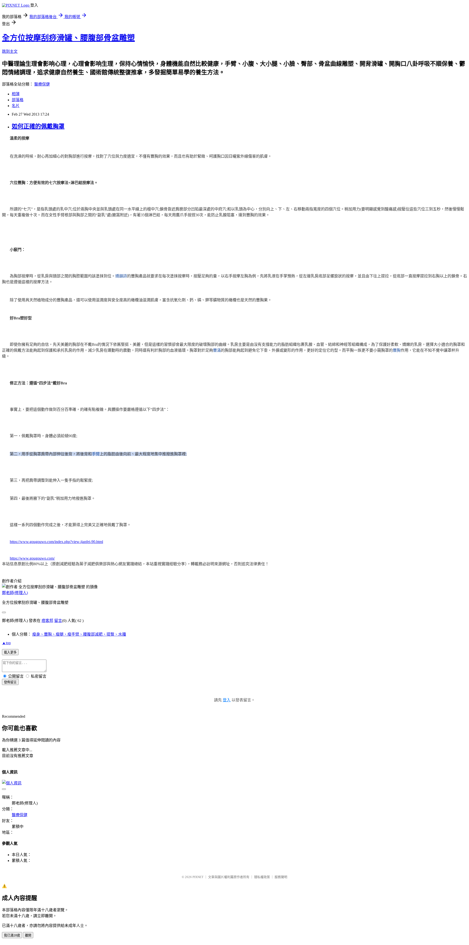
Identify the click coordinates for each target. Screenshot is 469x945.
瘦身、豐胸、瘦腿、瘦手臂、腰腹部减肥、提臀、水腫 (79, 634)
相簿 (16, 94)
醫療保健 (42, 84)
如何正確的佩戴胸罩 (38, 126)
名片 (16, 106)
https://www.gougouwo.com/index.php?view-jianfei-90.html (56, 542)
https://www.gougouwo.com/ (32, 558)
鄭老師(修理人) (15, 593)
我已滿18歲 (12, 935)
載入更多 (10, 652)
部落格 (17, 100)
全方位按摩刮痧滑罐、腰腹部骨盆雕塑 (68, 37)
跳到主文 (10, 51)
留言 (58, 621)
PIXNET (197, 877)
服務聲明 (281, 877)
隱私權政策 (262, 877)
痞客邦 (47, 621)
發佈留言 (10, 682)
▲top (6, 643)
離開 (28, 935)
